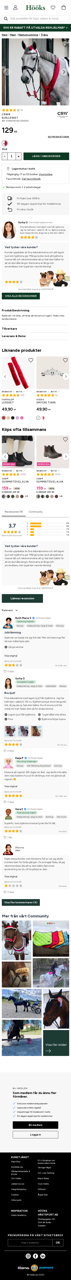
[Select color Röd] (5, 143)
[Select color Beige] (17, 496)
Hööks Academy (18, 1215)
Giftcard (42, 1189)
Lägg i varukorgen (46, 156)
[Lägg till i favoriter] (65, 44)
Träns (44, 34)
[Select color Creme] (8, 418)
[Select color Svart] (13, 418)
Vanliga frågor (44, 1167)
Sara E (19, 809)
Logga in (35, 1134)
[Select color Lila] (17, 418)
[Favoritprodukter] (53, 7)
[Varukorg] (63, 7)
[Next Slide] (64, 72)
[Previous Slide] (7, 72)
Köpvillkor (15, 1161)
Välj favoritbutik (31, 178)
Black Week (43, 1178)
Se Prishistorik (58, 136)
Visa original (10, 655)
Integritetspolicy (18, 1189)
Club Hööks (43, 1184)
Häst (13, 34)
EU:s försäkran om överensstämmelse (46, 1161)
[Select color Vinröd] (22, 496)
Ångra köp (43, 1194)
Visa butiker (46, 174)
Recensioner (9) (14, 511)
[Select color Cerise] (43, 418)
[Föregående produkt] (5, 376)
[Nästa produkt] (66, 376)
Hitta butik (16, 1200)
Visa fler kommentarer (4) (20, 902)
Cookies (15, 1194)
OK (58, 1242)
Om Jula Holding (46, 1173)
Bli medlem (35, 1125)
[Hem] (35, 7)
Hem (4, 34)
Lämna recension (22, 598)
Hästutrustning (28, 34)
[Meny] (6, 7)
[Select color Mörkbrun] (8, 496)
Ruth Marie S (23, 618)
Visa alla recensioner (21, 296)
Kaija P (19, 758)
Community (36, 511)
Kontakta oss (17, 1167)
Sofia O (23, 222)
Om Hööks (16, 1178)
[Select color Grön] (13, 496)
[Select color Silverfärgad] (38, 418)
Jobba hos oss (17, 1184)
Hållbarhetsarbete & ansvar (20, 1172)
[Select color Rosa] (22, 418)
